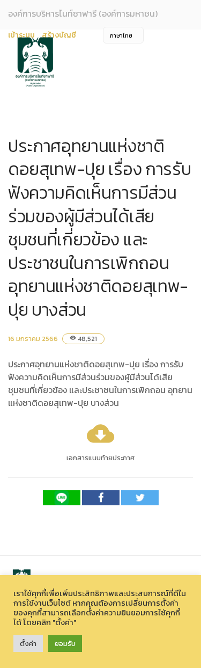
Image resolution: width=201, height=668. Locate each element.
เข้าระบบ (21, 35)
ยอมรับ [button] (65, 643)
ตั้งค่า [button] (28, 643)
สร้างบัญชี (59, 35)
